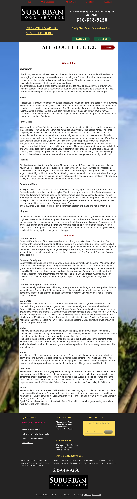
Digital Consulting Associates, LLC (91, 495)
